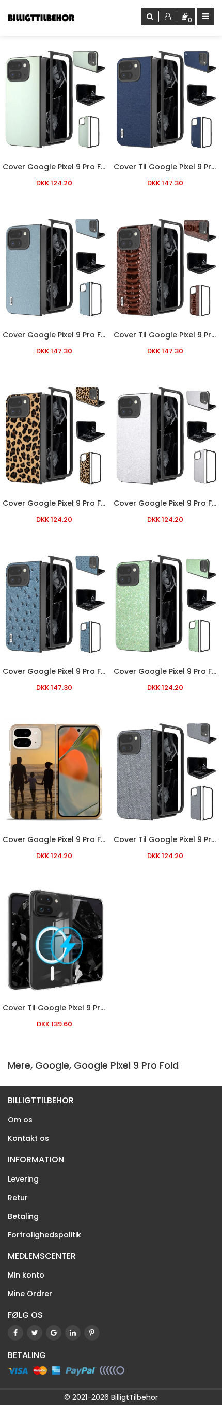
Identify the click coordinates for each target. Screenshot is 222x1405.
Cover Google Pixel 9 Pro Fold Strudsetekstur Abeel (99, 671)
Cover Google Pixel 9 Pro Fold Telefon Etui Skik (89, 839)
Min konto (26, 1275)
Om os (20, 1120)
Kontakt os (28, 1138)
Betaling (23, 1216)
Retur (18, 1197)
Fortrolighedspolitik (44, 1235)
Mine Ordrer (30, 1293)
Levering (23, 1179)
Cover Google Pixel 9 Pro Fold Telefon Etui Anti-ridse (101, 167)
